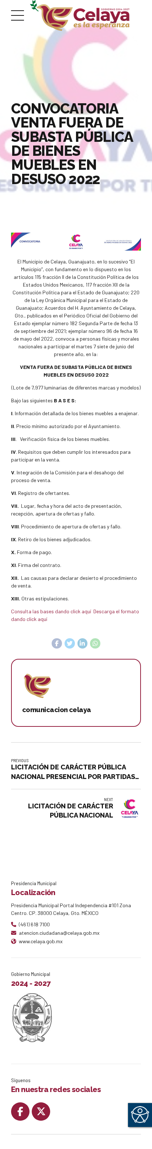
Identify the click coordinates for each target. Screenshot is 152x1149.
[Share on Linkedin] (82, 643)
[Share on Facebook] (57, 643)
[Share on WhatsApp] (95, 643)
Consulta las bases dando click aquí (51, 611)
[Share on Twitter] (70, 643)
